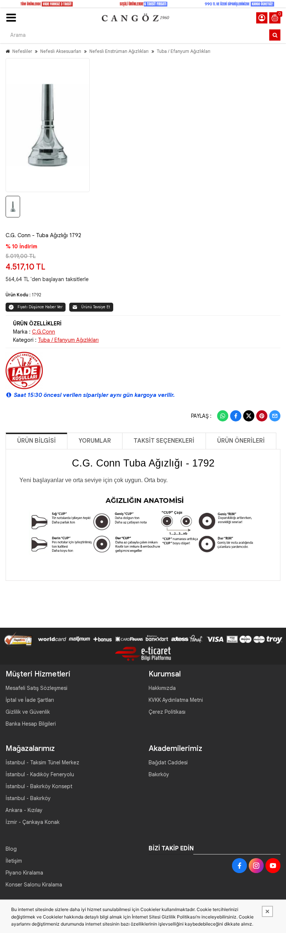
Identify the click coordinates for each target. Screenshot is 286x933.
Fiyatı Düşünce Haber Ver (40, 307)
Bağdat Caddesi (168, 762)
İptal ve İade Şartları (30, 700)
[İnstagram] (256, 865)
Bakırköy (159, 774)
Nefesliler (22, 51)
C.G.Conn (43, 331)
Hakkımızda (162, 688)
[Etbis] (143, 653)
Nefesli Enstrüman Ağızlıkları (119, 51)
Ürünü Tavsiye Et (95, 307)
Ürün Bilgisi (36, 441)
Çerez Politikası (167, 711)
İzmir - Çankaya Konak (33, 822)
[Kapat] (267, 911)
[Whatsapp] (222, 415)
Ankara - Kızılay (24, 810)
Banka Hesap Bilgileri (31, 723)
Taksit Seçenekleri (164, 441)
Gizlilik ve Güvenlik (28, 711)
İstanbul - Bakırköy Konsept (39, 786)
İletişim (14, 860)
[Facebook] (235, 415)
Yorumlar (95, 441)
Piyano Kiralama (24, 872)
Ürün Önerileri (241, 441)
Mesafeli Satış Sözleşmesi (36, 688)
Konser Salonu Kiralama (34, 884)
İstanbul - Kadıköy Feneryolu (40, 774)
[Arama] (274, 35)
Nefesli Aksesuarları (60, 51)
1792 (36, 294)
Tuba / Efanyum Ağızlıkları (183, 51)
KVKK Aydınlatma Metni (176, 700)
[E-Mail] (274, 415)
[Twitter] (248, 415)
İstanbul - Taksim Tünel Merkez (42, 762)
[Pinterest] (261, 415)
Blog (11, 849)
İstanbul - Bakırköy (28, 798)
